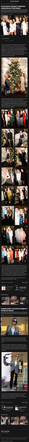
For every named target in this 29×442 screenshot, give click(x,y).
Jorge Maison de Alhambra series (11, 102)
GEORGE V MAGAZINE (14, 1)
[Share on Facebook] (23, 282)
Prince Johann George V (6, 98)
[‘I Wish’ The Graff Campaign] (14, 300)
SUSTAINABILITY (20, 437)
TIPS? (14, 437)
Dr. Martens (25, 101)
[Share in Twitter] (24, 282)
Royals (20, 409)
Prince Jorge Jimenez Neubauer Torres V (19, 48)
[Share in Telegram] (26, 282)
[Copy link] (27, 282)
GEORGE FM (16, 437)
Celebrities (2, 282)
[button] (1, 1)
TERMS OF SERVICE (25, 437)
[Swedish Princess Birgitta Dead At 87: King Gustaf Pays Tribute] (21, 408)
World (20, 289)
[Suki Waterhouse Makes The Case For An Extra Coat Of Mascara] (5, 300)
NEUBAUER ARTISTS (3, 437)
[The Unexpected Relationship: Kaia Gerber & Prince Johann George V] (23, 300)
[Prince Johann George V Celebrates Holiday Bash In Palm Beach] (5, 420)
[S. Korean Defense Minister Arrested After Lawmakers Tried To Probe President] (21, 288)
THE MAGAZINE (11, 437)
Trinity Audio (9, 40)
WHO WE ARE (7, 437)
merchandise (4, 50)
